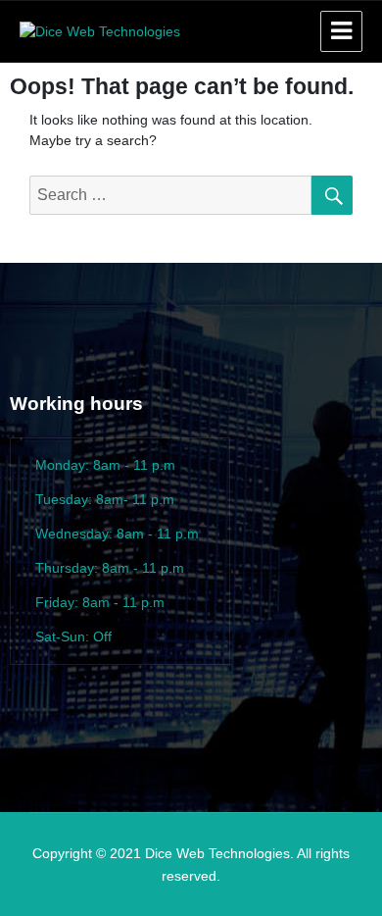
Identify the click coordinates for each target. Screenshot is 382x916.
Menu (341, 31)
